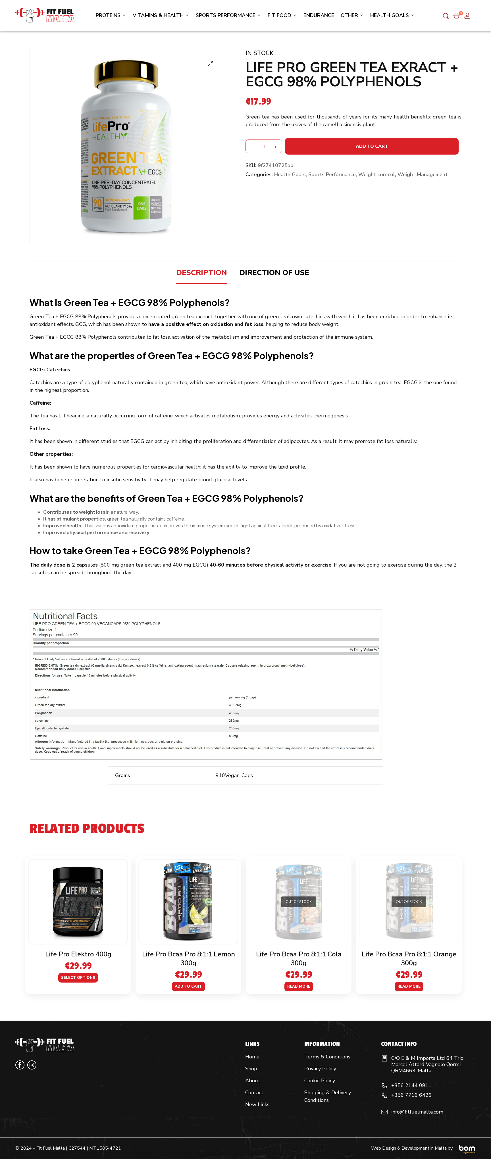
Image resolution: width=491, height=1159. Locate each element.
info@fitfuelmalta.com (417, 1111)
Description (201, 273)
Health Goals (290, 174)
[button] (210, 63)
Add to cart (372, 146)
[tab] (201, 272)
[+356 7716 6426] (384, 1095)
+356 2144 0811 (411, 1085)
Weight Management (423, 174)
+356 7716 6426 (411, 1095)
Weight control (376, 174)
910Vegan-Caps (234, 775)
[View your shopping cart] (456, 15)
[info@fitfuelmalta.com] (384, 1112)
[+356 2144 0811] (384, 1085)
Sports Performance (332, 174)
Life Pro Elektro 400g (78, 954)
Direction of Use (274, 273)
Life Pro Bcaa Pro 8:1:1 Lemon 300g (188, 958)
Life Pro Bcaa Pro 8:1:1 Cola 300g (299, 958)
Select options (78, 977)
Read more (298, 986)
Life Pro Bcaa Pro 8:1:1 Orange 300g (409, 958)
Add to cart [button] (188, 986)
